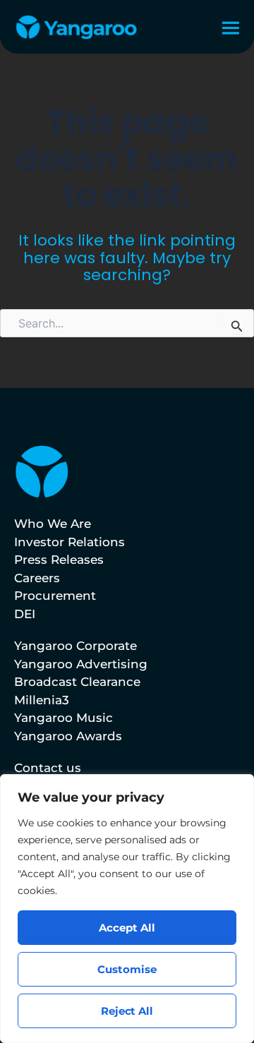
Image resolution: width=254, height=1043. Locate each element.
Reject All (127, 1011)
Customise (127, 969)
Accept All (127, 927)
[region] (127, 908)
